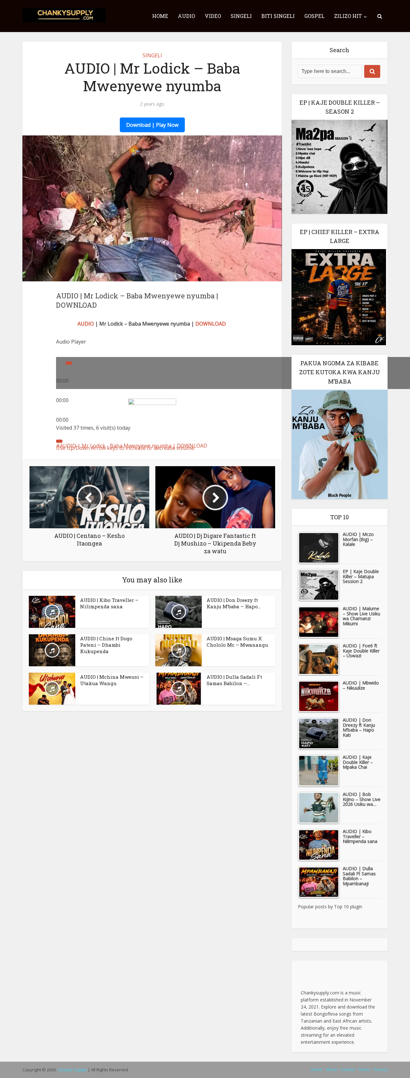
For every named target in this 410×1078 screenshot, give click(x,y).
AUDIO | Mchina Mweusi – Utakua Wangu (112, 680)
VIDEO (213, 15)
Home (316, 1069)
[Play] (69, 363)
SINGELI (241, 15)
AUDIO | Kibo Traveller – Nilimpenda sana (109, 603)
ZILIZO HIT (348, 15)
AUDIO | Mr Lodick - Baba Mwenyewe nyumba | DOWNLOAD (133, 445)
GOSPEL (314, 15)
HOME (160, 15)
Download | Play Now (152, 124)
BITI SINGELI (278, 15)
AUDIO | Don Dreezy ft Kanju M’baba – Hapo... (234, 603)
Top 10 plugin (348, 907)
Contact (347, 1069)
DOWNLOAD (210, 323)
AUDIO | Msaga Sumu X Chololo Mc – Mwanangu (237, 641)
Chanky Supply (72, 1070)
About (331, 1069)
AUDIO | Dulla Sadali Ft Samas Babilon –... (234, 680)
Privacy (380, 1069)
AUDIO (186, 15)
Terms (364, 1069)
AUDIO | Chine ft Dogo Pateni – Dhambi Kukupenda (106, 645)
